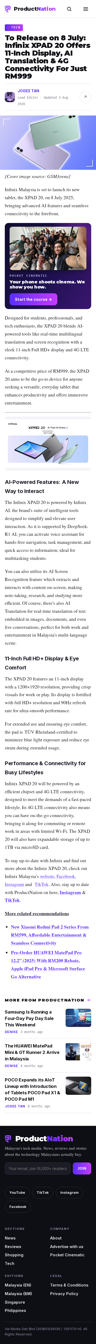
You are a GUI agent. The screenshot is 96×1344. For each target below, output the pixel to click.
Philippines (15, 1310)
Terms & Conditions (69, 1285)
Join (82, 1168)
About (56, 1238)
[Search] (69, 8)
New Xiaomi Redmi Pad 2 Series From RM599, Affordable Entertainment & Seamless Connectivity (50, 934)
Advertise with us (66, 1246)
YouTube (17, 1192)
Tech (9, 1263)
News (10, 1238)
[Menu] (85, 8)
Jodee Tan (28, 91)
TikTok (12, 899)
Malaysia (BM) (18, 1293)
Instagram (70, 892)
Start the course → (33, 299)
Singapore (15, 1302)
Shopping (14, 1255)
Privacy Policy (64, 1293)
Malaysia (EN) (18, 1285)
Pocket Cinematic (67, 1255)
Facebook (17, 1206)
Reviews (13, 1246)
